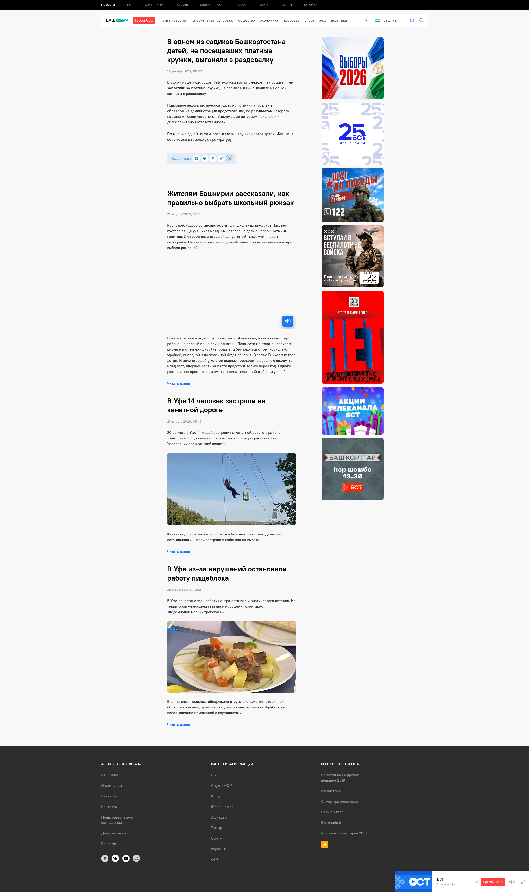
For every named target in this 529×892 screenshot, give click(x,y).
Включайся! (331, 822)
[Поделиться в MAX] (196, 158)
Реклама (108, 844)
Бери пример (332, 812)
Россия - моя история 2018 (344, 833)
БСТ (130, 5)
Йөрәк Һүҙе (331, 791)
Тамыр (264, 5)
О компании (111, 785)
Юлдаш (182, 5)
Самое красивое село (339, 801)
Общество (246, 20)
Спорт (309, 20)
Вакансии (109, 796)
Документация (113, 833)
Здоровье (291, 20)
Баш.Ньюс (110, 775)
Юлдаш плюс (210, 5)
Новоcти (108, 5)
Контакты (109, 806)
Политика (339, 20)
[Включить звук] (287, 321)
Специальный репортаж (212, 20)
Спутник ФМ (154, 5)
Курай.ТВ (310, 5)
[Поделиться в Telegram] (221, 158)
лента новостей (174, 20)
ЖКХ (322, 20)
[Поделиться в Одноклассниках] (213, 158)
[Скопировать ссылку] (229, 158)
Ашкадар (240, 5)
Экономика (269, 20)
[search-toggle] (421, 20)
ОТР (214, 859)
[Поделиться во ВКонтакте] (204, 158)
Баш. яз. (390, 20)
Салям (287, 5)
